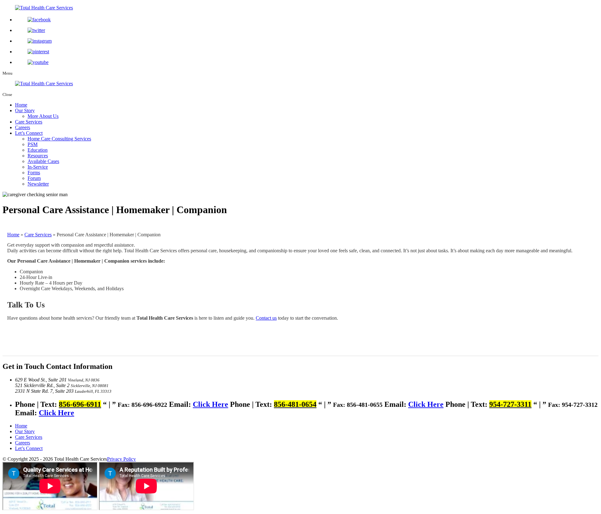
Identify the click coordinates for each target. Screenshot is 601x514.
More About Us (43, 116)
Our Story (25, 110)
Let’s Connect (29, 133)
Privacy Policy (121, 459)
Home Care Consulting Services (59, 138)
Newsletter (38, 183)
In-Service (38, 167)
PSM (33, 144)
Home (21, 105)
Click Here (210, 404)
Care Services (28, 121)
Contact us (266, 318)
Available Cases (43, 161)
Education (38, 150)
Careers (22, 127)
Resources (38, 155)
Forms (34, 172)
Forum (34, 178)
